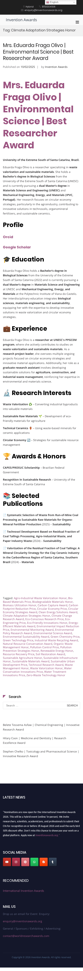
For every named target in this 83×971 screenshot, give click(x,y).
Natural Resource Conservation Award (27, 644)
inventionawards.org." (48, 834)
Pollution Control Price (44, 647)
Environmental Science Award (52, 633)
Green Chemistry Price (65, 636)
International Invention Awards (23, 891)
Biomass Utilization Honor (19, 605)
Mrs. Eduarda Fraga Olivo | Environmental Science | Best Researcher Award (38, 52)
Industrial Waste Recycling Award (56, 640)
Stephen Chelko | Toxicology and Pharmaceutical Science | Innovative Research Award (41, 754)
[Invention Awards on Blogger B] (44, 862)
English (53, 2)
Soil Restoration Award (50, 654)
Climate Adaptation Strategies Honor (26, 615)
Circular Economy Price (52, 608)
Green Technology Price (18, 640)
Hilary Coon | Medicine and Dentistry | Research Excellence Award (34, 740)
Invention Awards (21, 19)
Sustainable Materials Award (30, 661)
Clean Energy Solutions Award (58, 612)
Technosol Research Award (46, 665)
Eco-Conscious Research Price (44, 619)
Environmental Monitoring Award (32, 629)
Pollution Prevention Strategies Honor (37, 648)
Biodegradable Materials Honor (52, 602)
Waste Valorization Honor (46, 668)
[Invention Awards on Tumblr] (53, 862)
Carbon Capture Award (52, 605)
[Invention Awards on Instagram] (16, 862)
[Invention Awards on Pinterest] (25, 862)
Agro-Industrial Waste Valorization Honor (40, 598)
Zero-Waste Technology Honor (45, 675)
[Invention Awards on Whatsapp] (34, 862)
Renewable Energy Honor (57, 650)
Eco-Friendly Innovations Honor (47, 623)
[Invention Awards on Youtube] (7, 862)
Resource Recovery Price (18, 654)
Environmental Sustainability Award (26, 636)
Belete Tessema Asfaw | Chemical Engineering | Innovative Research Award (41, 727)
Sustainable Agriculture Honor (22, 658)
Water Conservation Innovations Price (37, 669)
